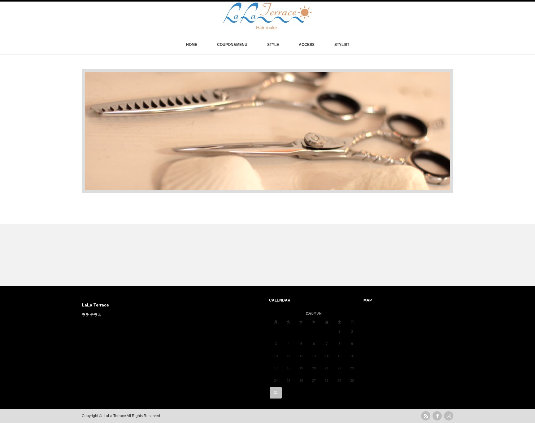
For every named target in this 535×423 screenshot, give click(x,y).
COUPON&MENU (232, 44)
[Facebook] (437, 416)
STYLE (273, 44)
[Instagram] (448, 416)
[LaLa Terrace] (267, 27)
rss (425, 416)
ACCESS (307, 44)
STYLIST (341, 44)
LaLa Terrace (95, 304)
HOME (191, 44)
